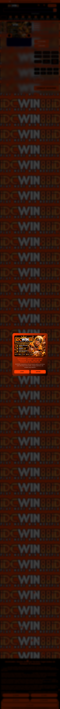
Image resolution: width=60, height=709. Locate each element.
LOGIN (22, 371)
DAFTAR (38, 371)
